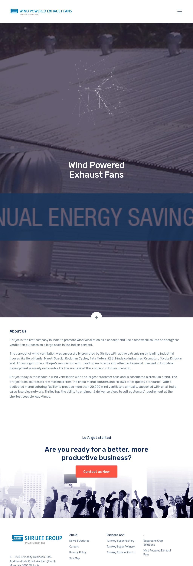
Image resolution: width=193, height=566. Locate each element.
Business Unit (115, 535)
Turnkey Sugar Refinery (120, 546)
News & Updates (79, 540)
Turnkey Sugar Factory (120, 540)
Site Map (74, 558)
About (73, 535)
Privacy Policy (78, 552)
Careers (74, 546)
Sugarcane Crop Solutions (153, 542)
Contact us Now (96, 472)
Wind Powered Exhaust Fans (157, 552)
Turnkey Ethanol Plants (120, 552)
